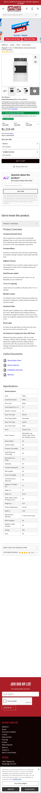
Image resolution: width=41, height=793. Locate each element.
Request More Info (22, 166)
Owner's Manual (13, 365)
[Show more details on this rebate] (38, 113)
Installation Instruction (15, 370)
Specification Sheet (14, 360)
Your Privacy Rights (20, 783)
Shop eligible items (8, 119)
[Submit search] (36, 15)
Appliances (5, 45)
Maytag (11, 133)
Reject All (11, 789)
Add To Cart (20, 161)
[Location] (26, 8)
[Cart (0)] (37, 8)
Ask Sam (20, 191)
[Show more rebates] (38, 124)
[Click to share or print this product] (35, 57)
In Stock (4, 734)
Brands (4, 729)
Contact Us (5, 750)
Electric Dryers (26, 45)
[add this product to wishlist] (35, 62)
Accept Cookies (30, 789)
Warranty (10, 375)
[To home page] (14, 9)
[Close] (38, 769)
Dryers (18, 45)
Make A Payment (7, 745)
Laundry (12, 45)
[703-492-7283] (32, 8)
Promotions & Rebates (9, 732)
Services (4, 742)
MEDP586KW (10, 135)
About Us (5, 747)
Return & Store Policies (9, 753)
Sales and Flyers (7, 737)
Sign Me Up (8, 708)
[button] (3, 8)
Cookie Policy (17, 779)
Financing (5, 740)
